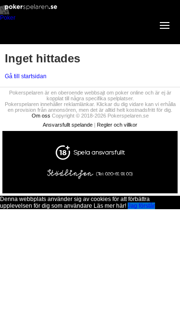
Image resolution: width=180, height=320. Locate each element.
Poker (7, 17)
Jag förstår (141, 205)
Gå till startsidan (26, 76)
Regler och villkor (117, 125)
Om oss (41, 116)
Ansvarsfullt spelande (68, 125)
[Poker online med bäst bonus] (90, 12)
